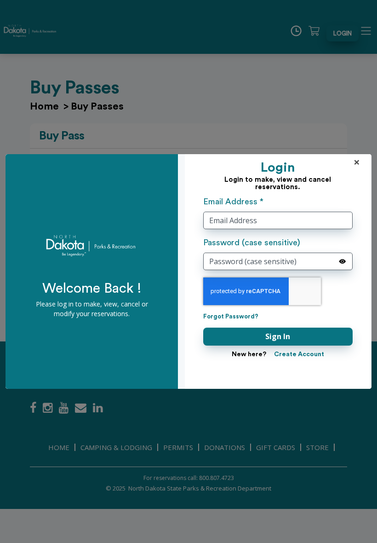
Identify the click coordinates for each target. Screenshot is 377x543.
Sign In (277, 336)
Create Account (299, 354)
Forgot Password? (230, 316)
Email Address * (233, 201)
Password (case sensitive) (251, 242)
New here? (249, 354)
